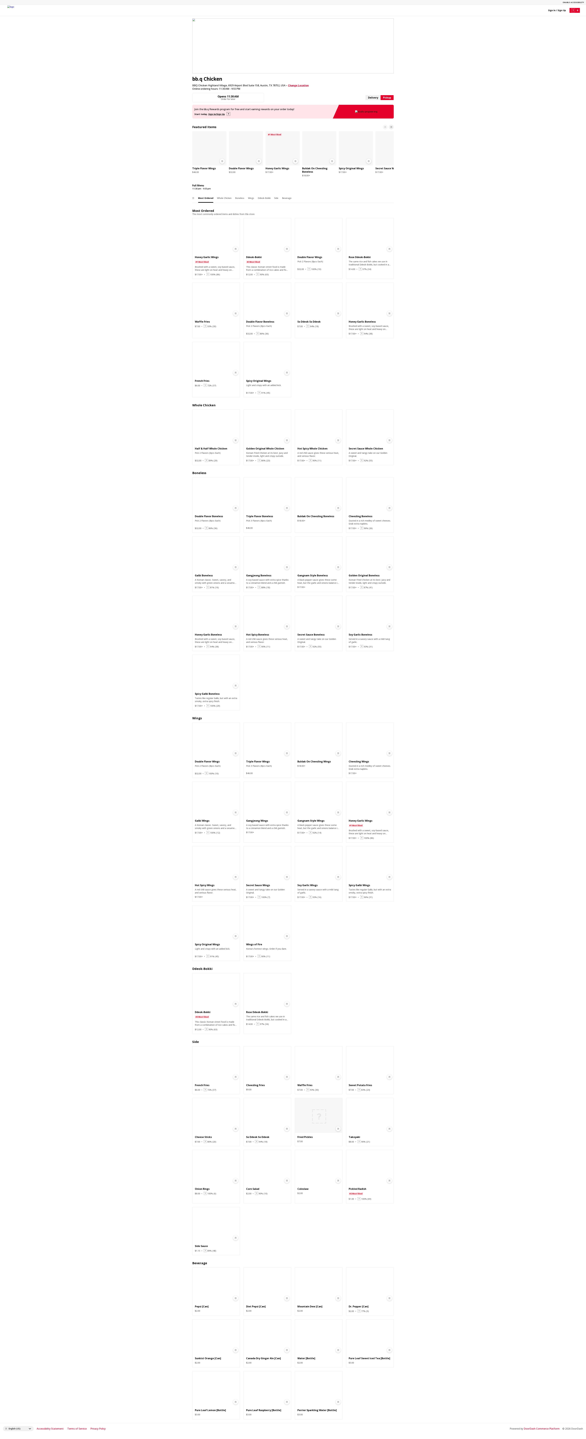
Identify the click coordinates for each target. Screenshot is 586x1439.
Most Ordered (205, 198)
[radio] (373, 97)
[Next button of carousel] (391, 127)
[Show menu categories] (193, 198)
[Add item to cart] (222, 161)
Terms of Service (77, 1428)
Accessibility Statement (50, 1428)
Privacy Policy (98, 1428)
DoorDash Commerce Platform (542, 1428)
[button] (209, 153)
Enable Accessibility (573, 2)
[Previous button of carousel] (385, 127)
